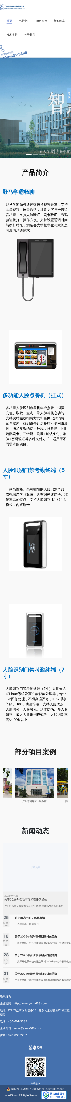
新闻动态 (59, 20)
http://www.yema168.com (30, 1003)
